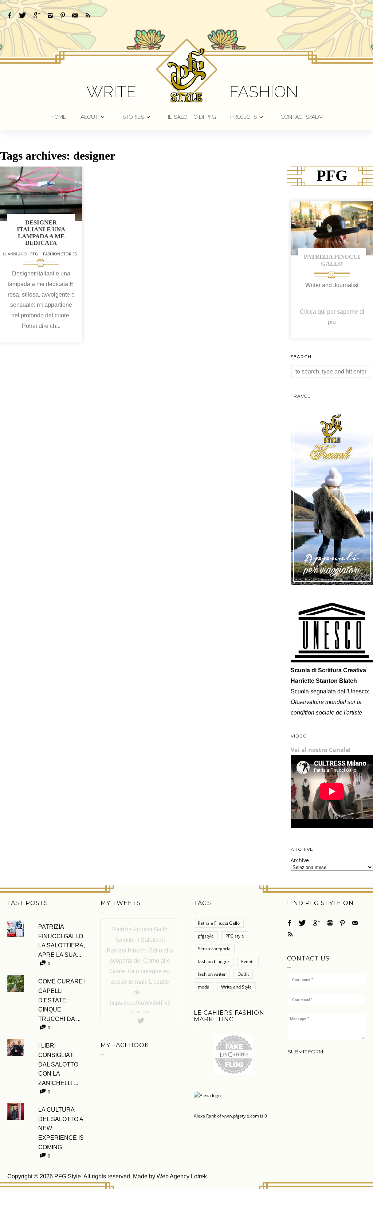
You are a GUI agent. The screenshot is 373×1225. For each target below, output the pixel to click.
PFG (34, 254)
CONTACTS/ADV (302, 117)
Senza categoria (214, 949)
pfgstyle (206, 936)
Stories (133, 117)
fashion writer (212, 974)
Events (248, 961)
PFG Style (67, 1176)
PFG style (234, 936)
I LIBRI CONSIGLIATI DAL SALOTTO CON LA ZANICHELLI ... (58, 1064)
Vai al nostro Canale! (321, 750)
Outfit (243, 974)
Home (58, 117)
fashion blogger (213, 961)
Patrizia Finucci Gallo (332, 260)
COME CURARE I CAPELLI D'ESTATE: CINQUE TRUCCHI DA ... (62, 1000)
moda (203, 987)
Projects (243, 117)
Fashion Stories (60, 254)
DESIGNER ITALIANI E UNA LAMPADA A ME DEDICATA (41, 232)
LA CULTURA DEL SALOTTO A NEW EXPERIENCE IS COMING (61, 1128)
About (89, 117)
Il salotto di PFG (192, 117)
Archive (300, 860)
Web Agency (173, 1176)
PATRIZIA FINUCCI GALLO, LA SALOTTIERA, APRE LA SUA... (61, 941)
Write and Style (236, 987)
